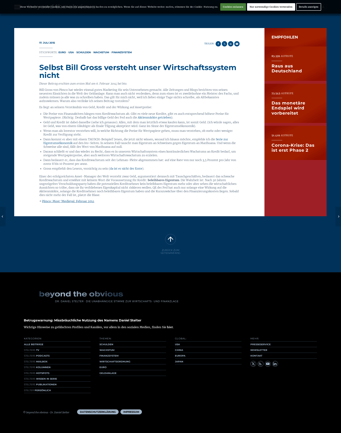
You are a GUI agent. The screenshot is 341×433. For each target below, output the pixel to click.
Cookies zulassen (233, 6)
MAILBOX (35, 361)
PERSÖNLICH (37, 390)
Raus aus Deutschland (287, 68)
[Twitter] (253, 364)
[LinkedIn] (275, 364)
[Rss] (260, 364)
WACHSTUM (106, 350)
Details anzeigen (308, 6)
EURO (103, 367)
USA (71, 52)
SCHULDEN (106, 344)
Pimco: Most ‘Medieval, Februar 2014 (68, 201)
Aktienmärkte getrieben (154, 117)
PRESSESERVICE (260, 344)
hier (170, 327)
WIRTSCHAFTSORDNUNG (114, 361)
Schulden (83, 52)
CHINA (179, 350)
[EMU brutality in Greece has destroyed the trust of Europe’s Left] (3, 216)
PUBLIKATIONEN (40, 384)
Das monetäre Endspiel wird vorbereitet (288, 108)
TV (31, 350)
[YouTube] (268, 364)
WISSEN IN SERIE (40, 378)
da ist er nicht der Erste (126, 168)
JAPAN (179, 361)
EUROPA (180, 355)
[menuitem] (98, 411)
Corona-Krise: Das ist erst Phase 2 (293, 147)
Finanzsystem (122, 52)
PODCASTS (37, 355)
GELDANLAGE (108, 373)
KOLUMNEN (37, 367)
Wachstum (101, 52)
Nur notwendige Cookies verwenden (271, 6)
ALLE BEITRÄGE (33, 344)
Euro (62, 52)
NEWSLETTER (258, 350)
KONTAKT (256, 355)
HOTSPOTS (36, 373)
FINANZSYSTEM (108, 355)
